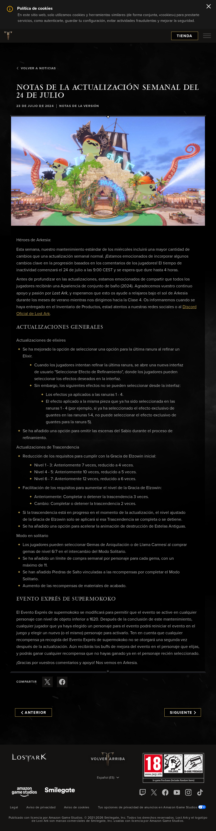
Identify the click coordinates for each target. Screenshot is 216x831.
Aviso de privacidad (41, 807)
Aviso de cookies (77, 807)
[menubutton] (207, 35)
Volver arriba (108, 759)
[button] (108, 171)
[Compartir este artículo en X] (47, 682)
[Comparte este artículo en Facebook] (62, 682)
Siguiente (181, 713)
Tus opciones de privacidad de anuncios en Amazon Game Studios (148, 807)
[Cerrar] (209, 6)
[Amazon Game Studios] (24, 792)
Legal (14, 807)
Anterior (35, 713)
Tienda (185, 36)
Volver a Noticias (38, 68)
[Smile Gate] (60, 792)
